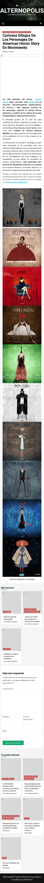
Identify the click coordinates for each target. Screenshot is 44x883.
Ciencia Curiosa (7, 816)
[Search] (40, 23)
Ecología (16, 816)
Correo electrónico (28, 719)
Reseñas (27, 611)
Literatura (10, 818)
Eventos (5, 779)
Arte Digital (14, 32)
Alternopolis (22, 10)
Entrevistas (28, 776)
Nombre (6, 716)
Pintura (27, 818)
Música (11, 779)
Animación (6, 32)
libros (4, 818)
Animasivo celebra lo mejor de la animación (11, 656)
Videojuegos (35, 611)
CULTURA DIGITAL (24, 32)
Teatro (35, 776)
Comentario (8, 689)
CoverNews (16, 879)
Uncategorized (29, 779)
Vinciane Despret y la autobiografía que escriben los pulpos (11, 826)
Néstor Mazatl (8, 51)
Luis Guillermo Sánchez (11, 621)
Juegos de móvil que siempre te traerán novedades (32, 619)
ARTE (4, 858)
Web (5, 731)
